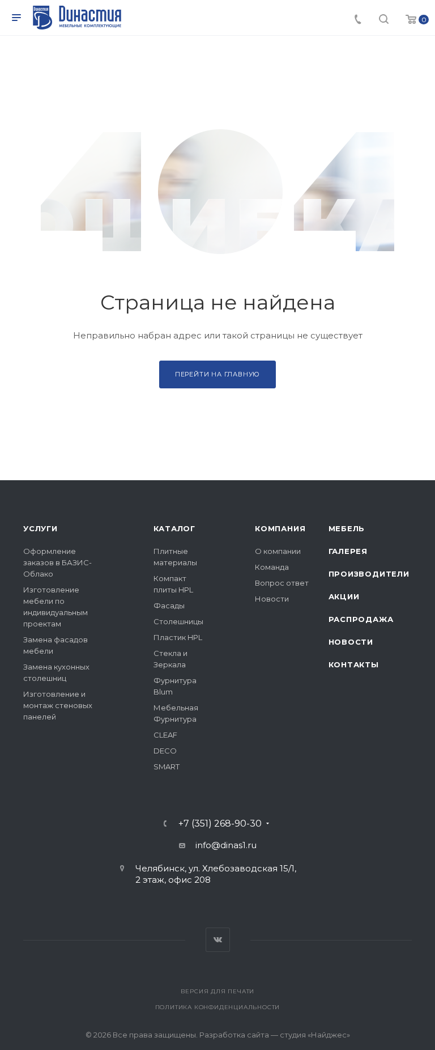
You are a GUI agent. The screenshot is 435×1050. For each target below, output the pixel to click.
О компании (278, 551)
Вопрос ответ (282, 582)
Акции (344, 596)
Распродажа (361, 619)
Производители (369, 573)
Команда (272, 566)
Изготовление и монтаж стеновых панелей (57, 705)
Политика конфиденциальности (217, 1007)
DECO (165, 750)
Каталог (174, 528)
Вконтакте (218, 940)
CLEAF (165, 734)
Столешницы (178, 621)
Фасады (169, 605)
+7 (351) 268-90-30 (220, 823)
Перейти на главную (217, 374)
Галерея (348, 551)
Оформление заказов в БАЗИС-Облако (57, 562)
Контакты (354, 664)
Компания (280, 528)
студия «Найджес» (315, 1034)
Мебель (347, 528)
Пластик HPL (177, 637)
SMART (166, 766)
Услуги (40, 528)
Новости (272, 598)
